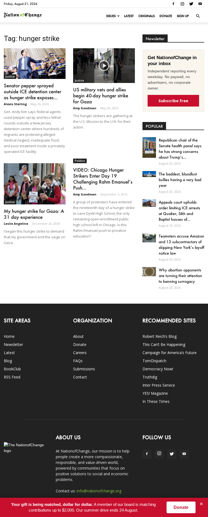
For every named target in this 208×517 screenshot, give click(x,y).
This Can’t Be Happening (163, 344)
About (78, 336)
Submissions (84, 368)
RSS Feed (12, 377)
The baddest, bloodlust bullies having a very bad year (180, 179)
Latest (129, 16)
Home (9, 336)
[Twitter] (191, 4)
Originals (146, 16)
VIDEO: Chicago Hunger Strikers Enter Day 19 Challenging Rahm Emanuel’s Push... (102, 179)
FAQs (78, 360)
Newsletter (13, 344)
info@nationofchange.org (99, 490)
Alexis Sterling (15, 104)
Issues (111, 16)
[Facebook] (173, 4)
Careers (80, 352)
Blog (8, 360)
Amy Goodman (84, 108)
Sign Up (183, 16)
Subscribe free (173, 100)
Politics (80, 161)
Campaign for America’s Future (169, 352)
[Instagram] (182, 4)
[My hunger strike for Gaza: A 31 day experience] (35, 183)
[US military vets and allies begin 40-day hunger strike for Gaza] (104, 65)
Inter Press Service (158, 385)
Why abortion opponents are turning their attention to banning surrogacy (180, 275)
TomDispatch (154, 360)
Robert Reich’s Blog (159, 336)
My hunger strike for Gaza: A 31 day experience (34, 214)
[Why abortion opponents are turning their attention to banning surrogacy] (149, 271)
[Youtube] (200, 4)
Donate (166, 16)
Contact (80, 377)
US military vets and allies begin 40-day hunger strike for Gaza (100, 95)
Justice (10, 76)
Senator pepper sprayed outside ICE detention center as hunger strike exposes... (32, 91)
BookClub (12, 368)
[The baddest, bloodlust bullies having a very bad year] (149, 174)
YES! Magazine (155, 393)
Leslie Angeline (16, 223)
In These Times (156, 401)
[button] (197, 16)
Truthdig (149, 377)
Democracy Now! (157, 368)
